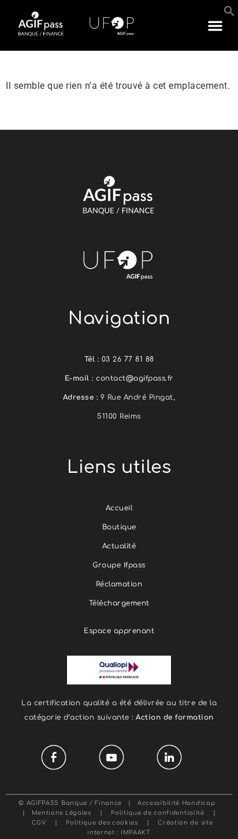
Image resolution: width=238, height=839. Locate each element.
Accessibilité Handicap (178, 803)
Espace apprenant (119, 631)
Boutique (119, 527)
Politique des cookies (102, 822)
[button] (229, 10)
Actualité (119, 546)
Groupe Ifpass (119, 565)
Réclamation (119, 584)
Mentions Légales (63, 813)
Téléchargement (119, 603)
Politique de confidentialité (155, 813)
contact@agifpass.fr (135, 378)
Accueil (119, 508)
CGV (39, 822)
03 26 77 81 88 (128, 359)
